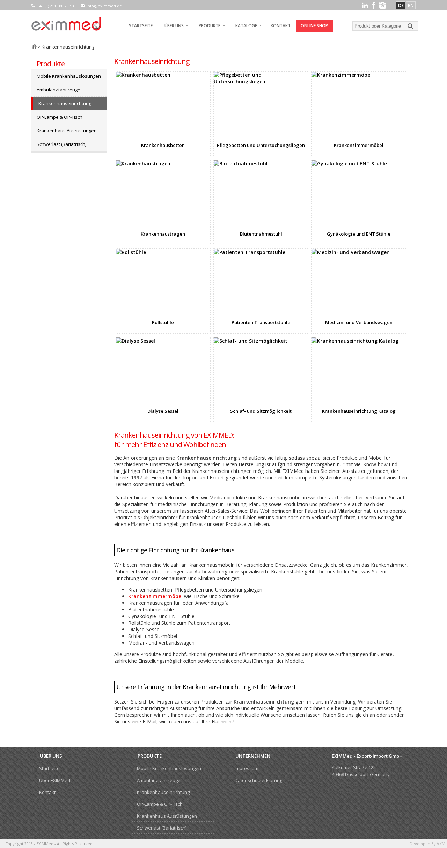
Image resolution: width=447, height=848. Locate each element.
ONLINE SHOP (314, 26)
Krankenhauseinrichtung (64, 103)
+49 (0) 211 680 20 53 (55, 5)
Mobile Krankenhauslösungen (69, 76)
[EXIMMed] (66, 24)
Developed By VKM (427, 843)
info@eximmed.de (104, 5)
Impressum (246, 768)
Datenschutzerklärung (258, 780)
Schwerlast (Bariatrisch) (61, 144)
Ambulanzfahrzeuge (58, 90)
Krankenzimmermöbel (155, 596)
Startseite (49, 768)
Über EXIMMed (54, 780)
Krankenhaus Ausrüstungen (67, 130)
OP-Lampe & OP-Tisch (59, 117)
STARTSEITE (141, 26)
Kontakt (47, 792)
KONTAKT (281, 26)
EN (411, 5)
